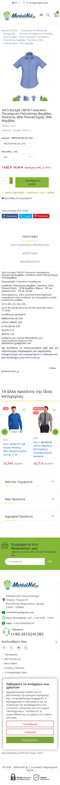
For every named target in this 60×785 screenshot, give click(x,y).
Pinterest (43, 216)
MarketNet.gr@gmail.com (16, 343)
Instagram (25, 647)
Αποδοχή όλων (30, 740)
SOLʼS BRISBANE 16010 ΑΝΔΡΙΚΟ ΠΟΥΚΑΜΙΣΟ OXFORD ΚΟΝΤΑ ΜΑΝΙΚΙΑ (42, 449)
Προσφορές (11, 654)
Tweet (27, 216)
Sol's (13, 125)
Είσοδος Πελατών (14, 667)
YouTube (18, 647)
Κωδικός (6, 130)
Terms (40, 753)
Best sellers (11, 663)
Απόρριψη (30, 732)
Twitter (11, 647)
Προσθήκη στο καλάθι (32, 182)
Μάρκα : (6, 125)
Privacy (32, 753)
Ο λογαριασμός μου (15, 672)
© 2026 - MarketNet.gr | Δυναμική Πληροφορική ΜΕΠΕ (30, 768)
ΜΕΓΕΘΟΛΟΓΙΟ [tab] (30, 261)
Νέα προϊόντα (12, 658)
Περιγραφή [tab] (30, 236)
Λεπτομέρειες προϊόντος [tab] (30, 245)
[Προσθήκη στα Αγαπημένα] (23, 410)
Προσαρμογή (30, 724)
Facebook (11, 216)
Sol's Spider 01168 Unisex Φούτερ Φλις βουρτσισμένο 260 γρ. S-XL (15, 449)
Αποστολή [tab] (30, 253)
